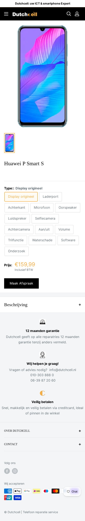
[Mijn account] (77, 14)
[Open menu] (6, 13)
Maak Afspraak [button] (21, 283)
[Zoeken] (69, 14)
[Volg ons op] (7, 471)
